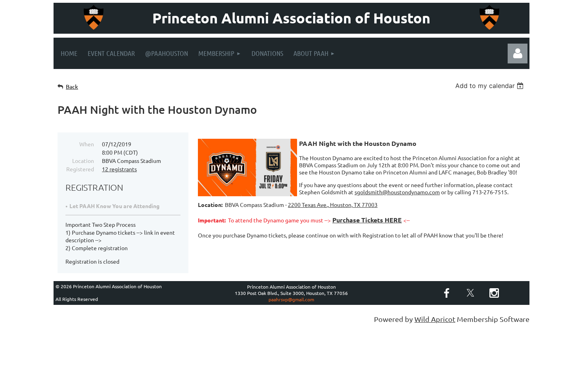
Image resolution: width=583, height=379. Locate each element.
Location (83, 160)
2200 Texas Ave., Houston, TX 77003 (333, 204)
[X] (470, 293)
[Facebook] (446, 293)
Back (72, 86)
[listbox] (490, 85)
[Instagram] (494, 293)
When (86, 143)
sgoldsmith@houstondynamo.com (397, 191)
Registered (80, 168)
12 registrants (119, 168)
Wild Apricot (434, 319)
